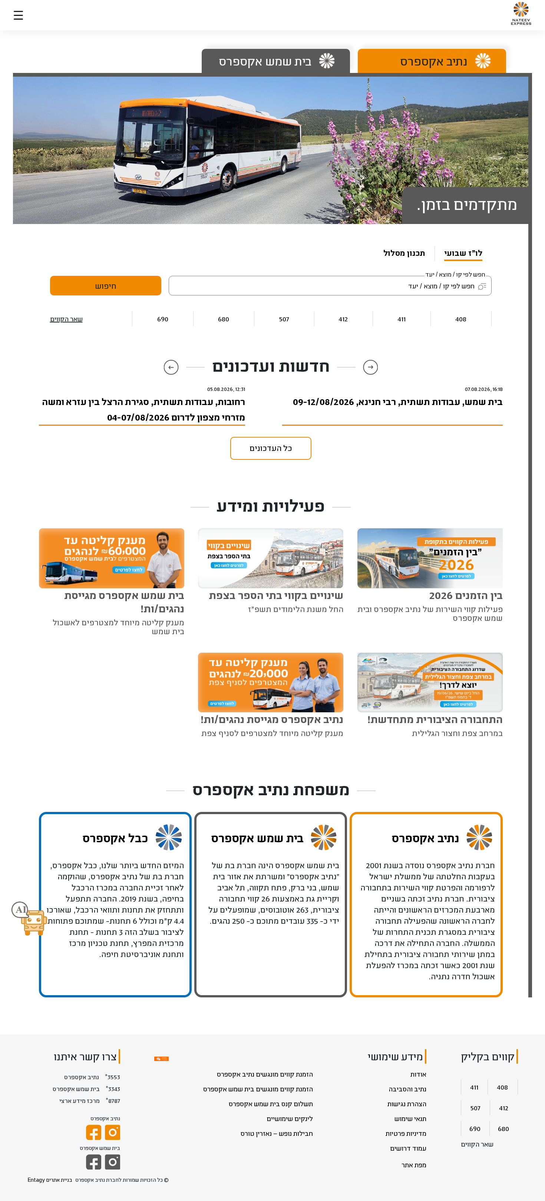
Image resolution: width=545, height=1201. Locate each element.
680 (223, 318)
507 (284, 318)
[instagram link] (112, 1132)
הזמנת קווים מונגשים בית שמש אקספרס (258, 1088)
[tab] (426, 61)
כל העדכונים (271, 447)
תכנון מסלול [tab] (404, 252)
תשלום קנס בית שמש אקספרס (271, 1103)
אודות (418, 1074)
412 (343, 318)
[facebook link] (93, 1132)
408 (461, 318)
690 (162, 318)
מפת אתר (414, 1164)
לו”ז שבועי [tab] (463, 252)
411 (402, 318)
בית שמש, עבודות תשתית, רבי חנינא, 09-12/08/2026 (398, 401)
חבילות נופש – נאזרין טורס (277, 1133)
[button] (29, 919)
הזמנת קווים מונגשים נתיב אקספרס (265, 1074)
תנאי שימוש (410, 1118)
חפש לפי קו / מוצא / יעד (455, 274)
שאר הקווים (66, 318)
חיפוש (105, 285)
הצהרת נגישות (406, 1103)
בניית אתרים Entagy (49, 1179)
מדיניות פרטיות (406, 1133)
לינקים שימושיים (290, 1118)
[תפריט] (18, 15)
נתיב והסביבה (407, 1088)
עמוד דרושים (408, 1148)
